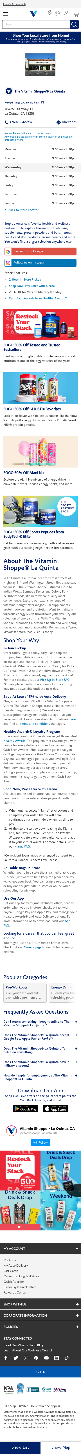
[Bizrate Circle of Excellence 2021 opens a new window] (20, 1388)
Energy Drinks (62, 987)
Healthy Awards (14, 741)
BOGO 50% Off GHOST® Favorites (32, 409)
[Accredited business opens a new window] (33, 1390)
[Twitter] (16, 1358)
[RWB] (60, 1390)
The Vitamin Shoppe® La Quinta (40, 91)
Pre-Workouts (17, 987)
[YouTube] (46, 1358)
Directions (64, 122)
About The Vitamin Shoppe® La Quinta (31, 564)
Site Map (10, 1406)
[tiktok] (66, 1358)
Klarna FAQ (22, 846)
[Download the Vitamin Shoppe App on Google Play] (25, 1108)
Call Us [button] (40, 1372)
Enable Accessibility (14, 4)
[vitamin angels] (46, 1390)
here (73, 719)
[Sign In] (67, 13)
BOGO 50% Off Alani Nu (23, 473)
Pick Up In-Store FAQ (55, 680)
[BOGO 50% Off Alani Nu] (40, 452)
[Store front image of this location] (40, 64)
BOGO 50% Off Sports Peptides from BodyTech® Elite (33, 534)
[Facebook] (6, 1358)
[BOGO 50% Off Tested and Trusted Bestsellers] (40, 324)
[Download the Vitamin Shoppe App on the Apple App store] (55, 1108)
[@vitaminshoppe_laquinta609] (11, 1130)
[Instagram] (26, 1358)
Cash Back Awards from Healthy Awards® (38, 298)
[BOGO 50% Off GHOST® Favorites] (40, 388)
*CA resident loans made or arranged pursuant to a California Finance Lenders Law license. (40, 765)
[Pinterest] (36, 1358)
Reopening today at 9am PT (24, 102)
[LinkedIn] (56, 1358)
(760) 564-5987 (14, 122)
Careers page (32, 947)
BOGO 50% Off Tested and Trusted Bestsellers (31, 347)
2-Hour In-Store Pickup (25, 279)
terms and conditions (35, 724)
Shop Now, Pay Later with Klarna (32, 286)
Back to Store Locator (23, 210)
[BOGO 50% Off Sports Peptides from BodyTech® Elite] (40, 511)
